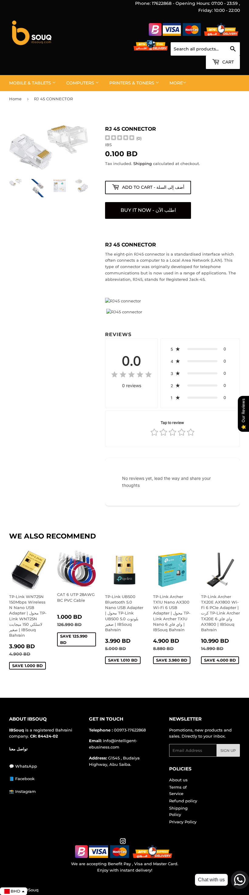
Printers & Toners (132, 83)
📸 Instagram (22, 791)
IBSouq (31, 889)
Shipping (142, 163)
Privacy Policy (182, 821)
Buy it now (148, 210)
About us (178, 779)
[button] (200, 348)
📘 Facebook (22, 778)
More (176, 83)
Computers (80, 83)
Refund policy (183, 800)
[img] (119, 138)
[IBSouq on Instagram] (123, 842)
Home (15, 98)
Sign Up (228, 750)
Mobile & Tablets (30, 83)
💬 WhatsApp (23, 766)
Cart (227, 62)
